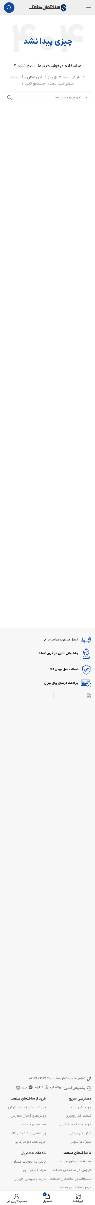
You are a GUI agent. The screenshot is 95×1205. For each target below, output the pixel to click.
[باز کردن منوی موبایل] (89, 8)
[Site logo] (48, 7)
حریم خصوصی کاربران (30, 1179)
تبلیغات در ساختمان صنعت (70, 1178)
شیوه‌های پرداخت (33, 1124)
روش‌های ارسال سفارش (28, 1115)
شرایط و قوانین (34, 1170)
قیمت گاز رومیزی (78, 1115)
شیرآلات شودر (81, 1141)
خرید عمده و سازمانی (30, 1141)
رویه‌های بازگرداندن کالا (28, 1133)
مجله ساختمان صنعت (74, 1161)
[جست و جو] (9, 8)
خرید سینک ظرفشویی (75, 1124)
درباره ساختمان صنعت (74, 1187)
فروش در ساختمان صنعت (71, 1170)
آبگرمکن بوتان (80, 1133)
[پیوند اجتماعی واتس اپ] (46, 1088)
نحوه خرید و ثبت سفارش (27, 1107)
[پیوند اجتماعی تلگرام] (30, 1088)
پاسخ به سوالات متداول (28, 1161)
